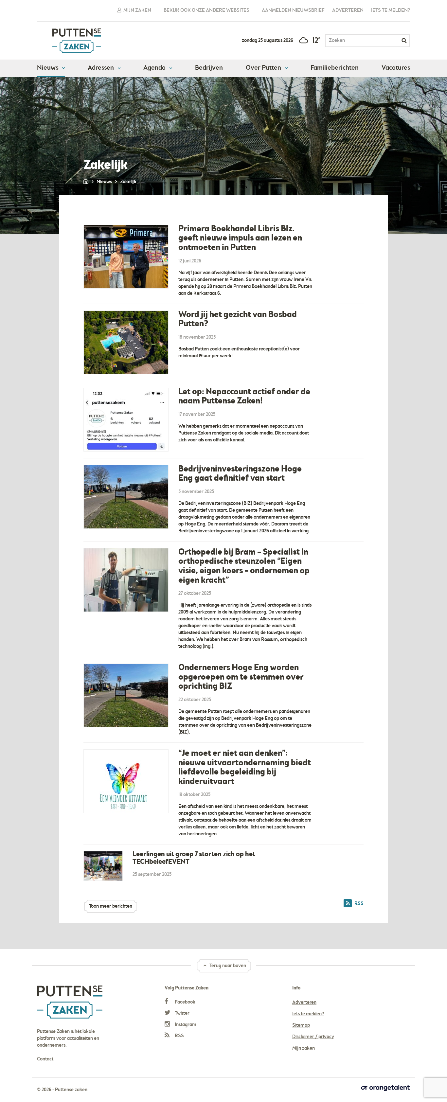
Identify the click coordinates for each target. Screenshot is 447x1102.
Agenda (155, 68)
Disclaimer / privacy (313, 1037)
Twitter (181, 1013)
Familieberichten (335, 68)
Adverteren (348, 10)
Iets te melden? (390, 10)
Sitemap (301, 1025)
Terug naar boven (227, 966)
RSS (179, 1036)
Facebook (184, 1002)
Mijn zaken (136, 10)
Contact (45, 1059)
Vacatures (396, 68)
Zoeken (404, 40)
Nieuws (48, 68)
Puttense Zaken (76, 40)
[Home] (86, 182)
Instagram (185, 1025)
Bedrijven (209, 68)
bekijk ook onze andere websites (206, 10)
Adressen (101, 68)
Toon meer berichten (110, 906)
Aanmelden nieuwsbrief (293, 10)
